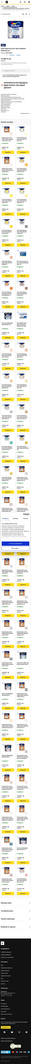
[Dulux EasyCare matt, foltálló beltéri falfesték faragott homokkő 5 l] (8, 779)
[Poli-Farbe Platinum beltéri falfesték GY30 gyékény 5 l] (8, 254)
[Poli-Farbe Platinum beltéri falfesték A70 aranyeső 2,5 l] (8, 223)
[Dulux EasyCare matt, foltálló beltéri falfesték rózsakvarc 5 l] (23, 779)
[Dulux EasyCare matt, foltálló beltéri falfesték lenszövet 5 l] (23, 563)
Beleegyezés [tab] (5, 518)
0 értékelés (11, 55)
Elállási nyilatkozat (5, 970)
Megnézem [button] (8, 152)
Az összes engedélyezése (15, 543)
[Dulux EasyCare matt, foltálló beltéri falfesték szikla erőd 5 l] (8, 655)
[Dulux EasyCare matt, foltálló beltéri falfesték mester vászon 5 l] (23, 501)
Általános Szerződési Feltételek (8, 1038)
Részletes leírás (24, 113)
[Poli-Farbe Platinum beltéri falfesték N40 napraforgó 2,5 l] (23, 161)
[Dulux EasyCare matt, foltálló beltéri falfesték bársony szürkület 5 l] (23, 748)
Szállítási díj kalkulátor (6, 954)
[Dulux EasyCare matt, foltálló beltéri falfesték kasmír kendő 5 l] (8, 871)
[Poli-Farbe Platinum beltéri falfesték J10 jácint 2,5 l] (23, 130)
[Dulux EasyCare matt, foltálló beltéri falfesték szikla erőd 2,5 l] (23, 686)
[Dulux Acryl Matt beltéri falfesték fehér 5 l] (8, 686)
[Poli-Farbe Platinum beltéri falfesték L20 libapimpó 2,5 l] (23, 192)
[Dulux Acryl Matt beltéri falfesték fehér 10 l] (23, 841)
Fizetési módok (4, 973)
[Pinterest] (26, 1032)
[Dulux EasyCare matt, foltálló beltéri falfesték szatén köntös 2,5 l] (8, 501)
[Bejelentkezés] (25, 2)
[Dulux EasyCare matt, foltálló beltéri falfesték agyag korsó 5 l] (23, 624)
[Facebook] (4, 1032)
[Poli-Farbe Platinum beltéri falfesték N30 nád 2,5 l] (23, 439)
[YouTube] (12, 1032)
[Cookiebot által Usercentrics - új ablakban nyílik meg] (23, 514)
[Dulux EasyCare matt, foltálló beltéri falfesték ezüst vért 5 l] (8, 563)
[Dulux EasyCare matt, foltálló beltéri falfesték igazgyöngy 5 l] (8, 161)
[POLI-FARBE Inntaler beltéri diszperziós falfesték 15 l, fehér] (23, 316)
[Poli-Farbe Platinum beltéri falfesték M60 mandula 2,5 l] (23, 285)
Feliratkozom (5, 1027)
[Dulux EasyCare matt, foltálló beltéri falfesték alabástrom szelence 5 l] (8, 810)
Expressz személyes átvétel (7, 957)
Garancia (3, 983)
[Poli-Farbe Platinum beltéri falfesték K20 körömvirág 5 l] (8, 346)
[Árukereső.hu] (15, 1046)
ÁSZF (2, 965)
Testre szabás (14, 548)
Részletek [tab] (15, 518)
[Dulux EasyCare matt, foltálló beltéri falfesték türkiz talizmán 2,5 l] (8, 841)
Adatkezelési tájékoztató (6, 968)
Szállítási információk (6, 975)
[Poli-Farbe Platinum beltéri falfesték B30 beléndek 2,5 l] (8, 377)
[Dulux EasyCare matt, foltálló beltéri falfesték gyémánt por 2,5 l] (23, 593)
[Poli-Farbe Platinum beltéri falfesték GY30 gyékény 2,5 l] (23, 346)
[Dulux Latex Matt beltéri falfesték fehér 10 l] (8, 316)
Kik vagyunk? (4, 1003)
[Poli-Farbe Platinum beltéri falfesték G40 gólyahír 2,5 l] (8, 192)
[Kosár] (29, 2)
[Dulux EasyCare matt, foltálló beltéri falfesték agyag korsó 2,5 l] (23, 470)
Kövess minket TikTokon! (6, 1014)
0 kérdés (18, 55)
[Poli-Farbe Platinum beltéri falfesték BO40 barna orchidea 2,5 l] (23, 408)
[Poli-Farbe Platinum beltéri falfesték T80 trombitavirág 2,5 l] (8, 285)
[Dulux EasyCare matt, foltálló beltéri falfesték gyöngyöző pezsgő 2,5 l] (8, 717)
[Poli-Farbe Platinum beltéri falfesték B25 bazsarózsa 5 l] (23, 871)
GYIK (2, 978)
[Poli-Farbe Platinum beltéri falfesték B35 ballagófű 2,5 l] (8, 470)
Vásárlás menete (5, 981)
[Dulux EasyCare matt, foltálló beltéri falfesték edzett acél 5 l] (8, 624)
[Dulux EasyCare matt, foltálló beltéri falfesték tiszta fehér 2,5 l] (23, 717)
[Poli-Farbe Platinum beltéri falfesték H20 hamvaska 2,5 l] (8, 408)
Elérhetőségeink (4, 1006)
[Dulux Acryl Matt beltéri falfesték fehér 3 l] (8, 748)
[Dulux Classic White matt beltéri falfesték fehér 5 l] (23, 655)
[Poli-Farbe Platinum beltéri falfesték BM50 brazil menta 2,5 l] (8, 439)
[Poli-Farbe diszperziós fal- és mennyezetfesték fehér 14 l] (23, 254)
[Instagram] (19, 1032)
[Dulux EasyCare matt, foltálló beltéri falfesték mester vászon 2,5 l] (8, 130)
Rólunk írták (3, 1011)
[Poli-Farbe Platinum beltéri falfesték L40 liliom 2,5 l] (23, 377)
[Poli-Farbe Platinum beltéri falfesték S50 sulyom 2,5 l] (23, 223)
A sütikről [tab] (25, 518)
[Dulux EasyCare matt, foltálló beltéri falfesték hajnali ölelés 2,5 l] (8, 593)
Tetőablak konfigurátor (6, 952)
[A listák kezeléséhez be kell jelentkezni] (24, 14)
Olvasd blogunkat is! (5, 1008)
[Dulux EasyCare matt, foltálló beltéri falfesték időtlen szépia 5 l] (23, 810)
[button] (2, 2)
